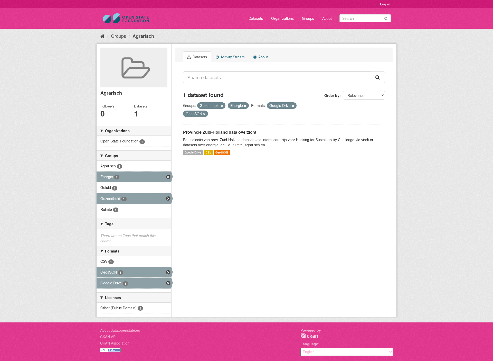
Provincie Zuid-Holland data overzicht (219, 132)
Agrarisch (143, 36)
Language (309, 343)
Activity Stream (232, 56)
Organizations (282, 18)
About (327, 18)
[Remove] (222, 106)
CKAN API (108, 336)
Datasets (256, 18)
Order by (331, 95)
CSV (208, 152)
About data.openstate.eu (120, 330)
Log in (385, 4)
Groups (308, 18)
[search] (378, 77)
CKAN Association (114, 343)
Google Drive (193, 152)
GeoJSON (221, 152)
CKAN (309, 336)
